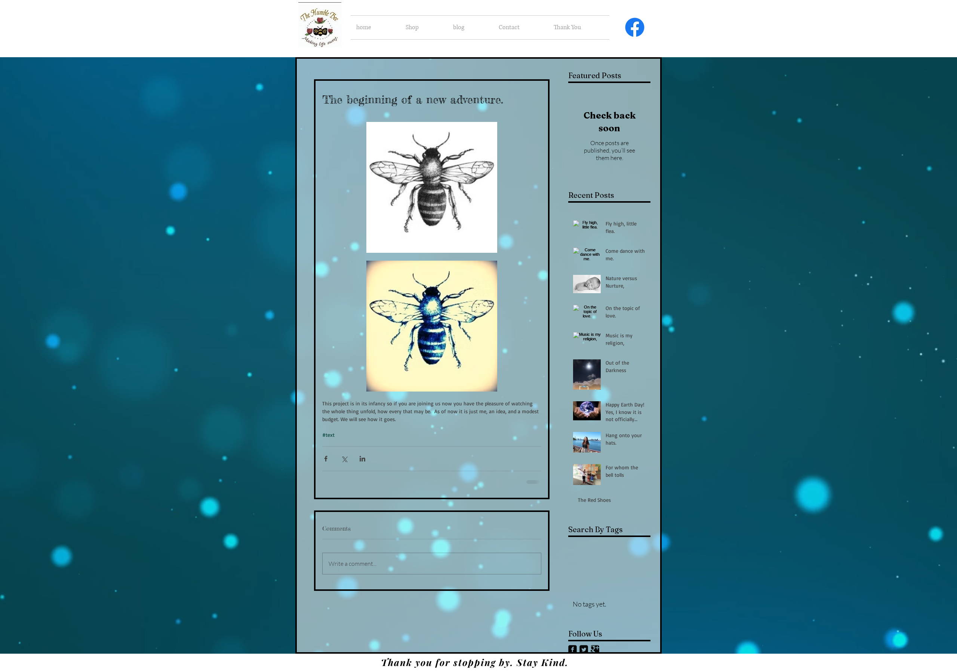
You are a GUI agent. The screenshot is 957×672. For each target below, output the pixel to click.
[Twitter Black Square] (583, 648)
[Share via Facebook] (325, 458)
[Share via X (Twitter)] (344, 458)
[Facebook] (634, 27)
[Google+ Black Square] (595, 648)
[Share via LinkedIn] (362, 458)
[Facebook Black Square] (572, 648)
